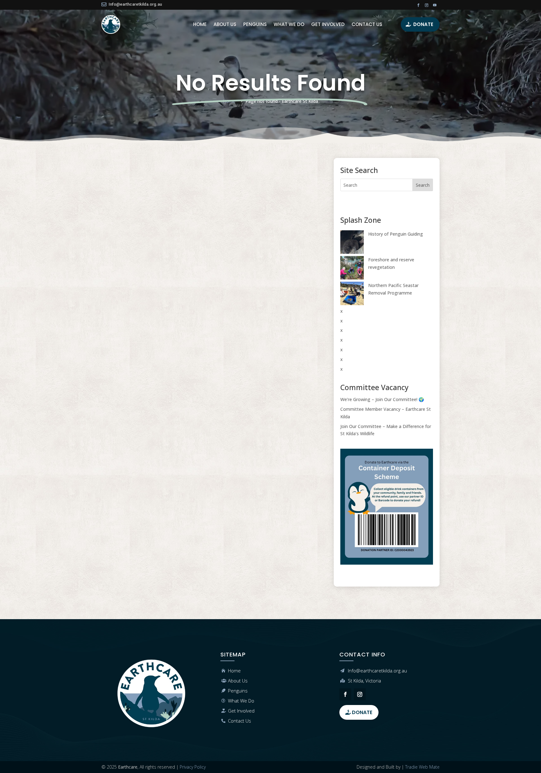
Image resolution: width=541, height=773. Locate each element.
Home (234, 670)
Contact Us (239, 721)
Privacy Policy (193, 767)
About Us (238, 680)
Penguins (238, 690)
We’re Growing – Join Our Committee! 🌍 (382, 399)
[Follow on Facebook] (418, 5)
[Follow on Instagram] (426, 5)
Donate (423, 24)
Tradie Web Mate (422, 767)
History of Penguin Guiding (395, 234)
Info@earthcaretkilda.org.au (135, 4)
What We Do (241, 700)
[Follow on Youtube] (434, 5)
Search (423, 185)
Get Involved (241, 711)
